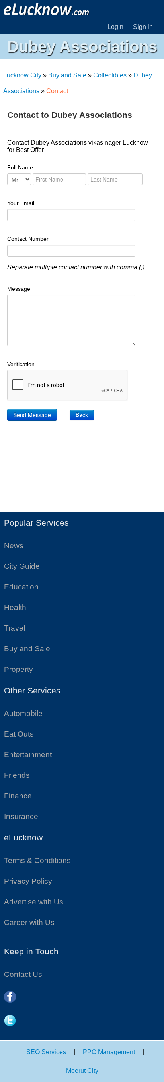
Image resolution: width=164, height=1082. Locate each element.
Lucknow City (22, 75)
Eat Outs (19, 734)
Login (115, 26)
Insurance (21, 816)
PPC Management (109, 1052)
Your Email (20, 203)
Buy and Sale (67, 75)
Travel (14, 628)
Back (82, 415)
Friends (17, 775)
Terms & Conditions (37, 860)
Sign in (143, 26)
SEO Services (46, 1052)
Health (15, 607)
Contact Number (28, 239)
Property (18, 669)
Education (21, 587)
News (13, 545)
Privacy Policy (28, 881)
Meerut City (82, 1070)
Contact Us (23, 974)
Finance (18, 796)
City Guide (22, 566)
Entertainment (28, 754)
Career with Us (29, 922)
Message (18, 289)
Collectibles (110, 75)
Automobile (23, 713)
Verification (21, 364)
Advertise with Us (33, 902)
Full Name (20, 167)
